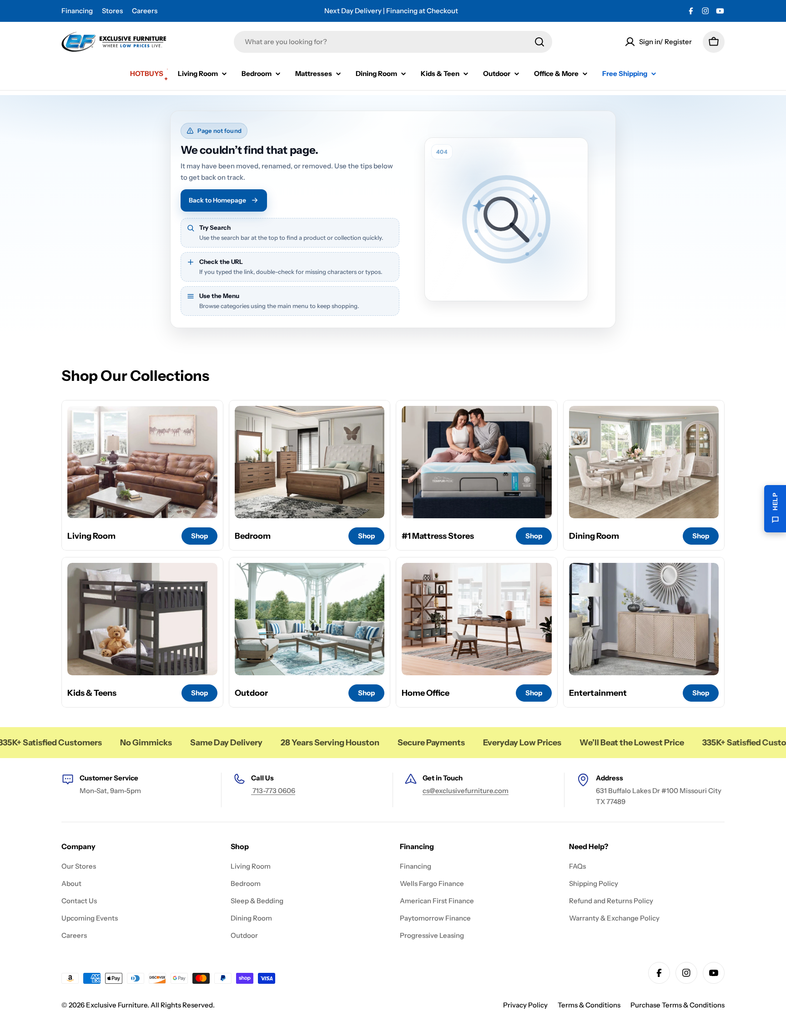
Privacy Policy (525, 1005)
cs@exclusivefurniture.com (466, 790)
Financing (77, 10)
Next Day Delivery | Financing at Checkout (391, 10)
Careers (144, 10)
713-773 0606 (273, 790)
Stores (112, 10)
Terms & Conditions (589, 1005)
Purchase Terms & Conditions (677, 1005)
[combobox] (393, 42)
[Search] (539, 41)
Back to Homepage (217, 200)
